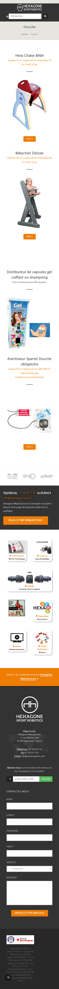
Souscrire (45, 779)
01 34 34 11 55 (27, 493)
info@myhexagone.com (17, 498)
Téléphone (12, 831)
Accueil (24, 34)
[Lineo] (29, 476)
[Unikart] (46, 476)
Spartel (40, 377)
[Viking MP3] (13, 476)
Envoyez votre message (29, 913)
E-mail (11, 815)
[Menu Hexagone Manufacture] (7, 16)
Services (11, 862)
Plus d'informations (26, 520)
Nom (10, 799)
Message (12, 878)
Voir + (29, 139)
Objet (10, 847)
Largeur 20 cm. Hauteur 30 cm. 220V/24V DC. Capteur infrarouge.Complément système (29, 373)
